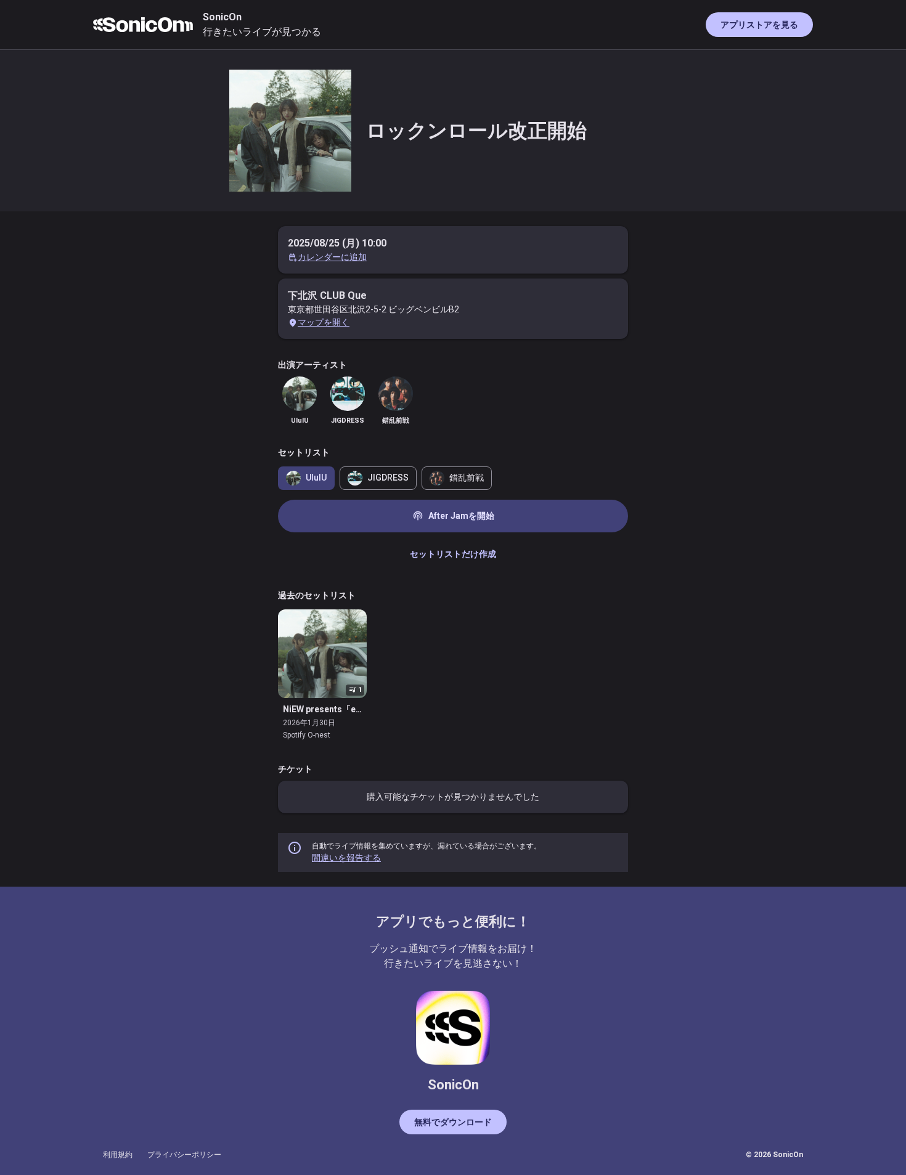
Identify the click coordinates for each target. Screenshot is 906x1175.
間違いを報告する (346, 858)
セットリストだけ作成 (453, 554)
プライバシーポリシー (184, 1154)
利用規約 (118, 1154)
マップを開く (323, 322)
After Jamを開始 (453, 515)
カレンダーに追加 (332, 257)
